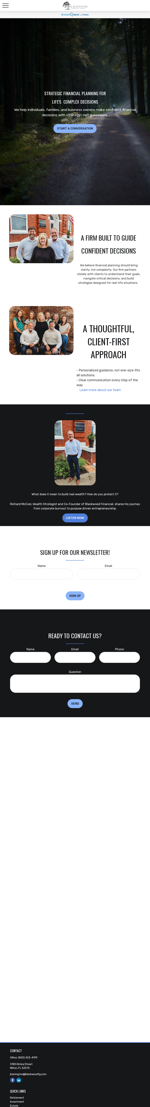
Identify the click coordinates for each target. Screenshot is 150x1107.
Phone (119, 649)
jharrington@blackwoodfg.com (28, 1074)
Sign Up (75, 596)
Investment (17, 1101)
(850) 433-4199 (28, 1057)
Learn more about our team (98, 390)
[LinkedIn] (18, 1080)
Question (75, 672)
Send (75, 703)
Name (42, 566)
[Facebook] (12, 1080)
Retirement (17, 1097)
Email (108, 566)
